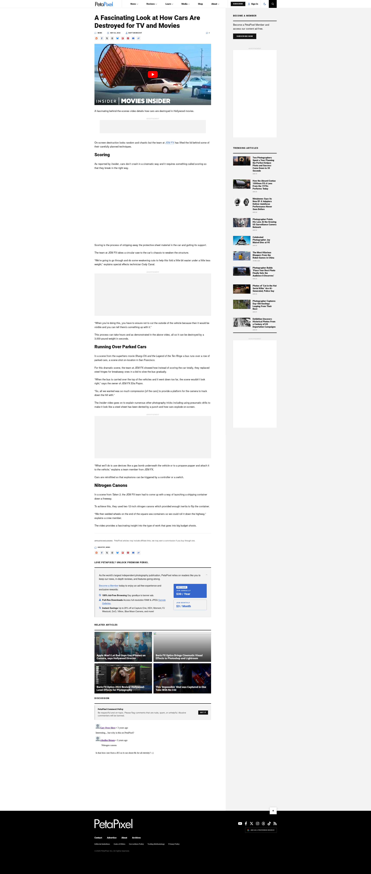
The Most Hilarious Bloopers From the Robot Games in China (263, 255)
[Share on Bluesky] (117, 38)
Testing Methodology (156, 844)
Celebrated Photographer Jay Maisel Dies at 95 (261, 240)
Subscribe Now (245, 36)
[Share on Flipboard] (123, 38)
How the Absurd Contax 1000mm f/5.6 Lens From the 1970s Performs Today (264, 185)
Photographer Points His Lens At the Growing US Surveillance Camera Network (264, 223)
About (214, 4)
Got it (203, 712)
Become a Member (109, 585)
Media (184, 4)
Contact (98, 837)
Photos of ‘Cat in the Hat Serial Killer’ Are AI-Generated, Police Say (265, 288)
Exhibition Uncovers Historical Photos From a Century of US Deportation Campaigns (264, 323)
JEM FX (169, 142)
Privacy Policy (173, 844)
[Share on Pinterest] (128, 38)
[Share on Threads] (112, 38)
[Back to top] (273, 810)
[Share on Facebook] (102, 38)
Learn (168, 4)
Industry (101, 547)
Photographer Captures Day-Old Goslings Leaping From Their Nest (264, 305)
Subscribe (238, 4)
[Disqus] (152, 759)
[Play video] (152, 74)
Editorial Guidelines (102, 844)
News (133, 4)
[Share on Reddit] (96, 38)
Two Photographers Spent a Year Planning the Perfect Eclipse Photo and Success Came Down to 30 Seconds (263, 164)
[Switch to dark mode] (265, 4)
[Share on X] (107, 38)
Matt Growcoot (135, 33)
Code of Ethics (119, 844)
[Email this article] (133, 38)
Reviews (151, 4)
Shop (200, 4)
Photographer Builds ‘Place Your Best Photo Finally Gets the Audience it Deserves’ (264, 272)
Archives (136, 837)
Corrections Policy (136, 844)
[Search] (273, 4)
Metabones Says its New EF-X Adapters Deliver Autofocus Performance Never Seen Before (262, 204)
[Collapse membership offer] (206, 574)
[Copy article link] (138, 38)
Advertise (111, 837)
